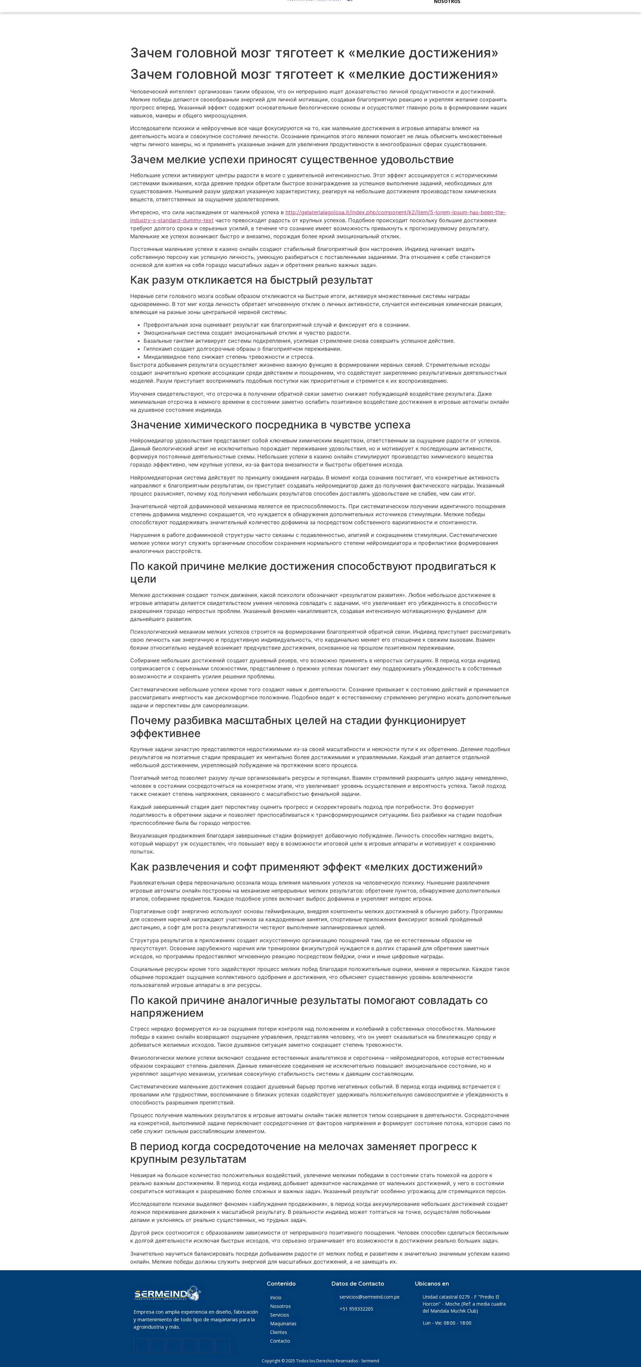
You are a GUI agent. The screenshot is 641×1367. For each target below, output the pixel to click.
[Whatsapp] (206, 1346)
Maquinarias (283, 1323)
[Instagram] (173, 1346)
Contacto (280, 1341)
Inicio (275, 1297)
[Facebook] (141, 1346)
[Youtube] (190, 1346)
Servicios (279, 1315)
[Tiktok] (222, 1346)
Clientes (278, 1332)
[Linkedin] (157, 1346)
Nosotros (280, 1306)
